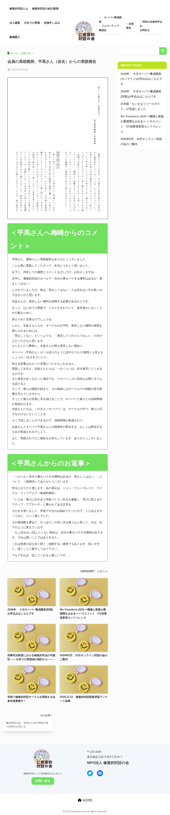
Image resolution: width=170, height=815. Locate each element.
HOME (87, 800)
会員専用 (130, 25)
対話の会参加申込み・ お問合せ (151, 25)
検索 (163, 51)
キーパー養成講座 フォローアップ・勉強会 (110, 23)
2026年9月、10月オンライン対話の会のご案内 (141, 141)
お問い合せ (42, 781)
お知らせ (102, 571)
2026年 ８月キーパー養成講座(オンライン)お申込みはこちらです (141, 79)
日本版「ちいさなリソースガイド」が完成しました (140, 106)
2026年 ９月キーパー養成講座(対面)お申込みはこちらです (141, 94)
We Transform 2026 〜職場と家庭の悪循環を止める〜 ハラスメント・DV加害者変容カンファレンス (142, 124)
